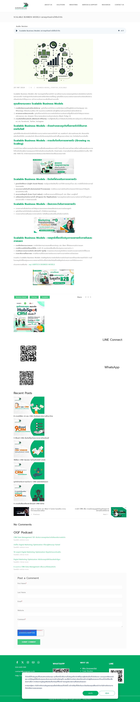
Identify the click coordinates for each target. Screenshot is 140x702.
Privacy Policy (87, 699)
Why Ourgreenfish (89, 668)
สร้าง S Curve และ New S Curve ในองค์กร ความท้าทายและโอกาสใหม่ (48, 510)
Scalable (63, 88)
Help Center (20, 675)
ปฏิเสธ (107, 693)
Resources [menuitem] (106, 5)
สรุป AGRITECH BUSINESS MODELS (42, 264)
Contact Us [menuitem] (119, 5)
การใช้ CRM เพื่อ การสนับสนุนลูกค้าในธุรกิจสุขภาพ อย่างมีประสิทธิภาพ (92, 510)
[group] (70, 31)
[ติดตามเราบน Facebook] (17, 662)
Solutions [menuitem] (61, 5)
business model (43, 88)
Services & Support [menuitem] (89, 5)
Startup (54, 88)
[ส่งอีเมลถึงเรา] (33, 662)
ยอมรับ (90, 693)
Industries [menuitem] (73, 5)
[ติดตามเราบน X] (22, 662)
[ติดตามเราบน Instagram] (28, 662)
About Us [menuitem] (48, 5)
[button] (17, 31)
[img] (119, 31)
